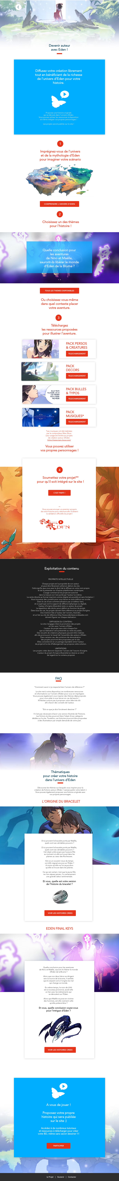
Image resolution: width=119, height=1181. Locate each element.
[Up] (18, 7)
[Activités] (60, 279)
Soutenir (60, 1177)
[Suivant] (109, 258)
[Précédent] (10, 258)
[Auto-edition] (58, 279)
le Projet (50, 1177)
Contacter (72, 1177)
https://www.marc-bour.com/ (59, 440)
